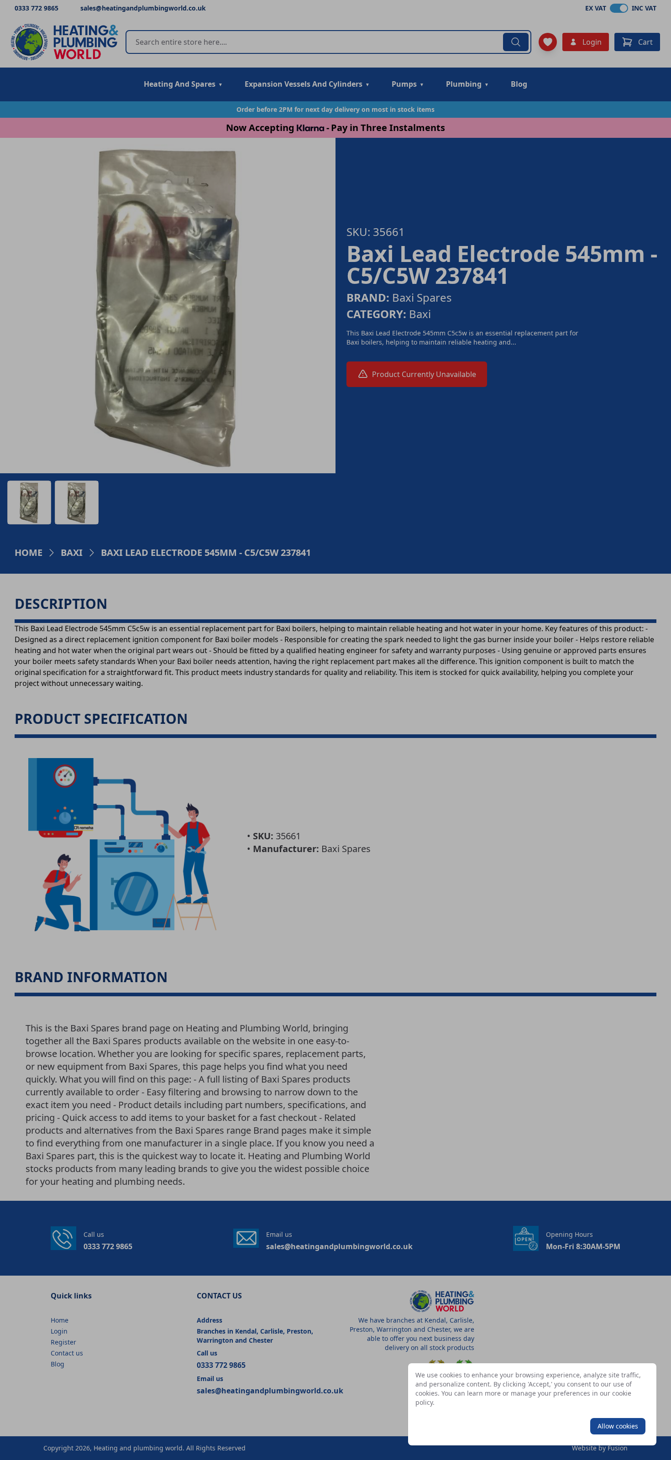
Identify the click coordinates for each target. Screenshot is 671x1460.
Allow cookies (618, 1426)
